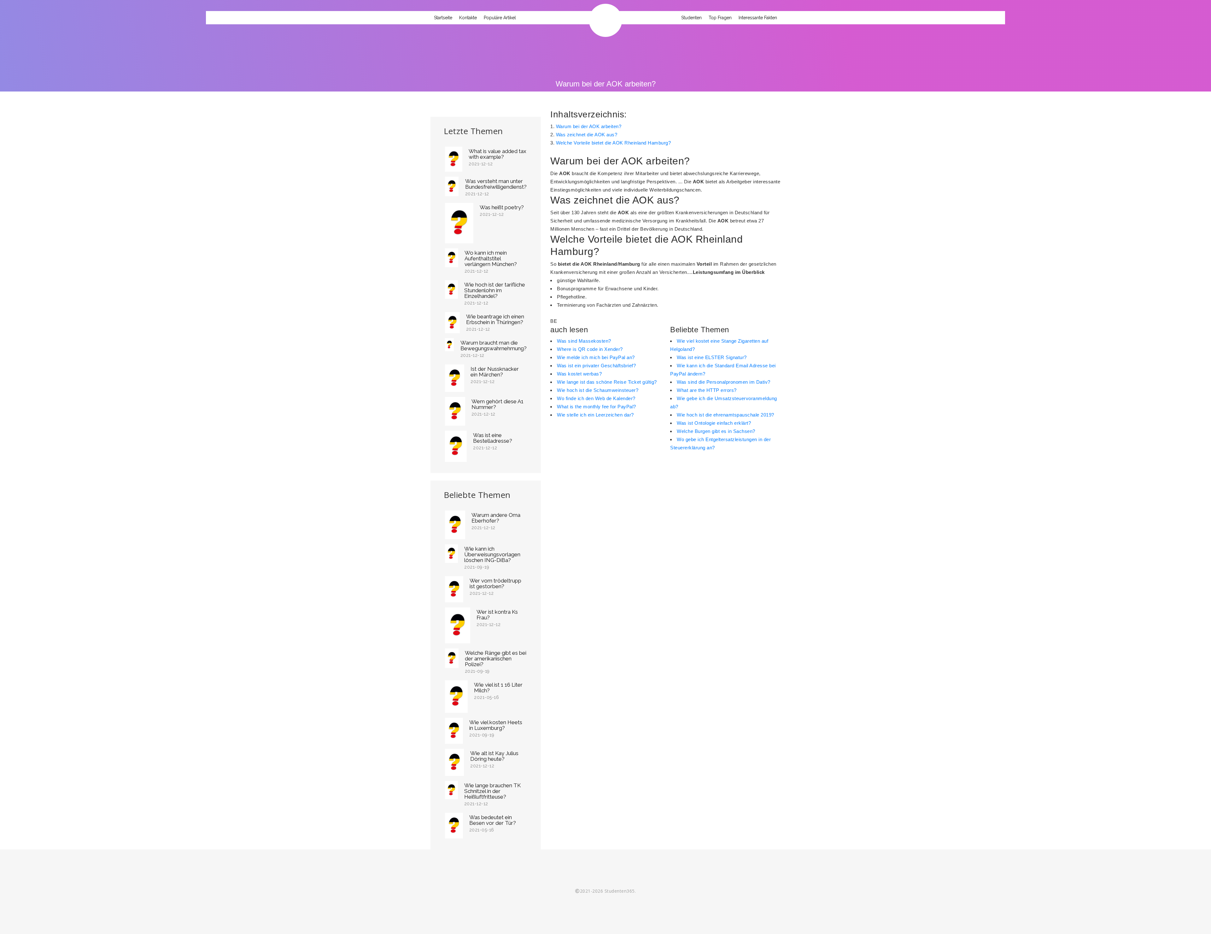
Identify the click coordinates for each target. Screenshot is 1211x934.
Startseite (443, 17)
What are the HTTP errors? (707, 390)
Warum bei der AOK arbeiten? (589, 126)
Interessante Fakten (758, 17)
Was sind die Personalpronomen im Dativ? (723, 382)
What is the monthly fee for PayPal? (596, 406)
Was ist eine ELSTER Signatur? (712, 357)
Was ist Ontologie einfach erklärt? (714, 423)
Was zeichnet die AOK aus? (586, 134)
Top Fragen (720, 17)
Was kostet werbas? (579, 373)
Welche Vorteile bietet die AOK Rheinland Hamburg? (613, 142)
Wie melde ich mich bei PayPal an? (596, 357)
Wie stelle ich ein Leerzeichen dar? (595, 414)
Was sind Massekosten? (584, 341)
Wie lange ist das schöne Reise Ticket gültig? (607, 382)
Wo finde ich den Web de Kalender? (596, 398)
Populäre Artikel (500, 17)
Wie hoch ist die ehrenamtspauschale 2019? (725, 414)
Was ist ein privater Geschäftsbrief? (596, 365)
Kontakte (468, 17)
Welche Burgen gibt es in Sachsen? (716, 431)
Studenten (691, 17)
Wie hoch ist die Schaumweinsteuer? (597, 390)
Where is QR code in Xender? (590, 349)
